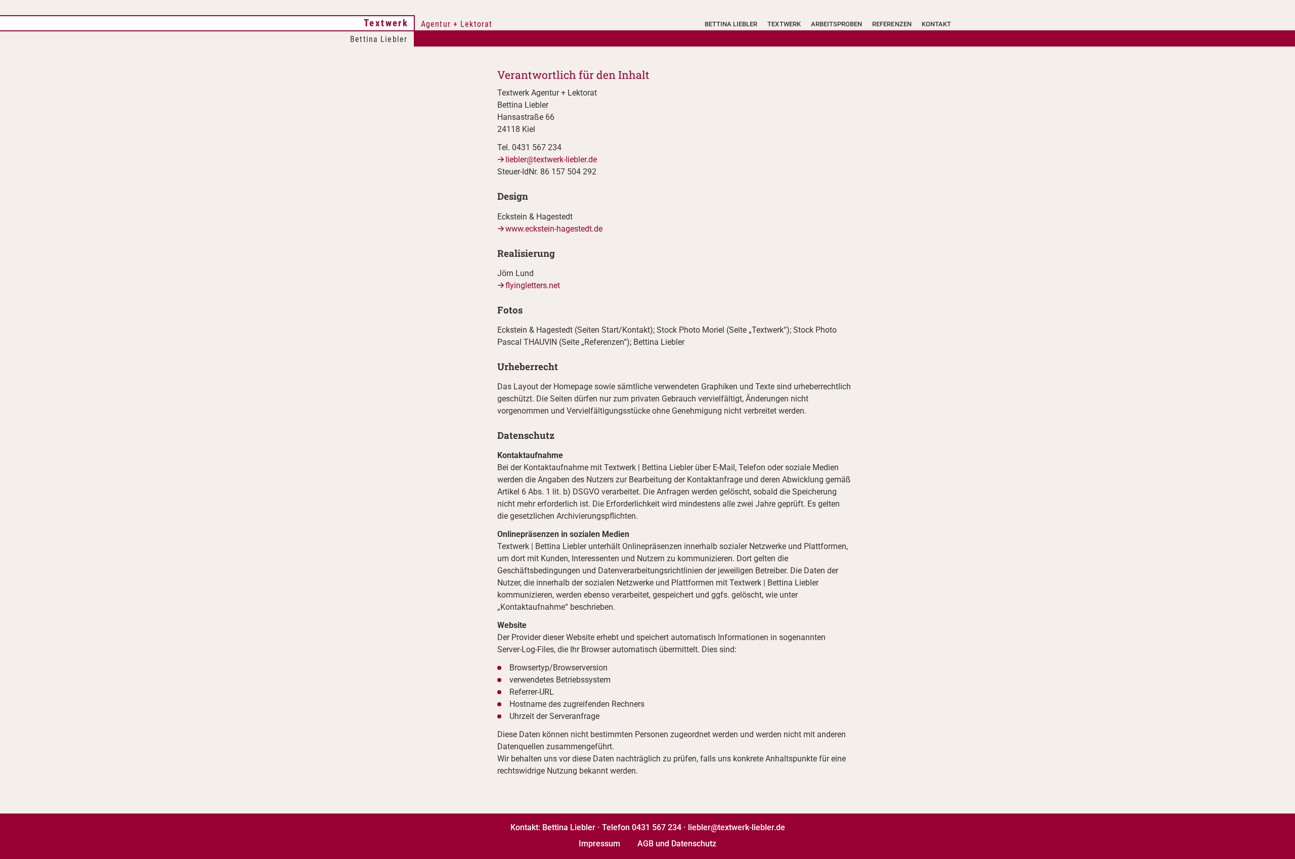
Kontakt (936, 24)
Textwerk (386, 23)
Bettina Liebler (731, 24)
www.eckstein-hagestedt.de (553, 229)
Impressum (599, 843)
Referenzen (891, 24)
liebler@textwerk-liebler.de (551, 159)
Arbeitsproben (836, 24)
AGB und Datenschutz (676, 843)
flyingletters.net (532, 285)
